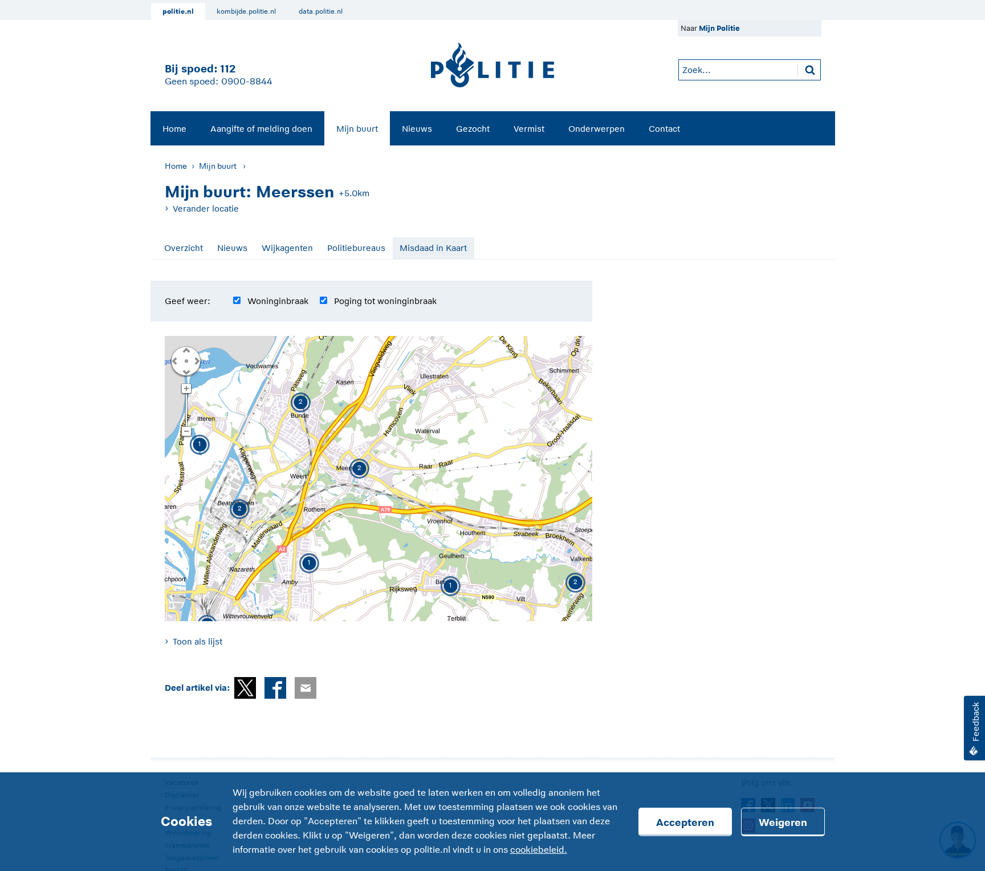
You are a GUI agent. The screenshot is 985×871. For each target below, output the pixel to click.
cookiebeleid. (538, 850)
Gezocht (473, 128)
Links (174, 360)
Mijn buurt (357, 128)
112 (227, 69)
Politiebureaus (356, 247)
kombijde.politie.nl (246, 11)
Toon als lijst (197, 641)
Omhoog (186, 350)
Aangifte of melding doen (261, 128)
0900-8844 (246, 81)
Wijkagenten (287, 247)
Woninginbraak (277, 300)
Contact (664, 128)
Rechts (196, 360)
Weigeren (783, 822)
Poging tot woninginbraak (385, 300)
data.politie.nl (321, 11)
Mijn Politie (719, 28)
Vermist (529, 128)
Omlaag (186, 371)
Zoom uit (186, 431)
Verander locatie (206, 208)
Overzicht (183, 247)
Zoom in (186, 389)
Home (174, 128)
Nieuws (417, 128)
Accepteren (685, 822)
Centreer (186, 360)
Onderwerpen (596, 128)
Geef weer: (187, 300)
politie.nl (178, 11)
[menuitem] (174, 128)
